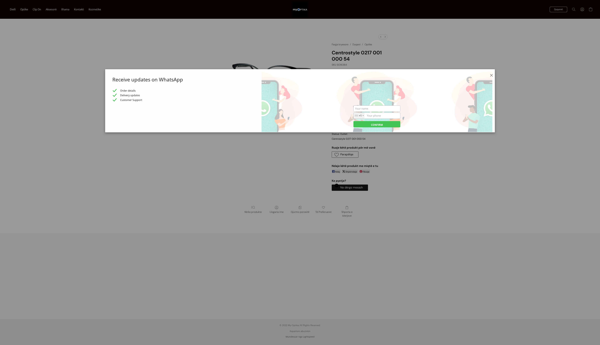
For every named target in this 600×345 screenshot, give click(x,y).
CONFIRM (377, 125)
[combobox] (359, 116)
